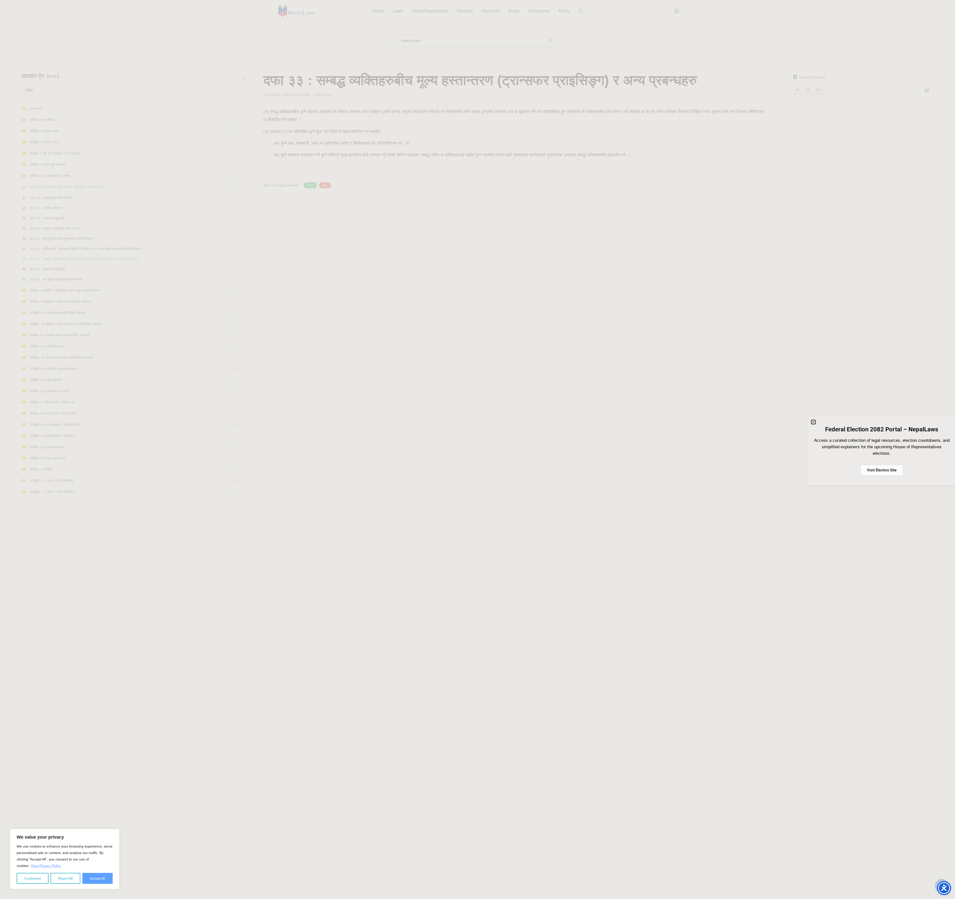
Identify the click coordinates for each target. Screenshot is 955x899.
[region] (64, 859)
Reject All (65, 878)
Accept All (97, 878)
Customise (32, 878)
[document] (477, 449)
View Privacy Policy (46, 866)
